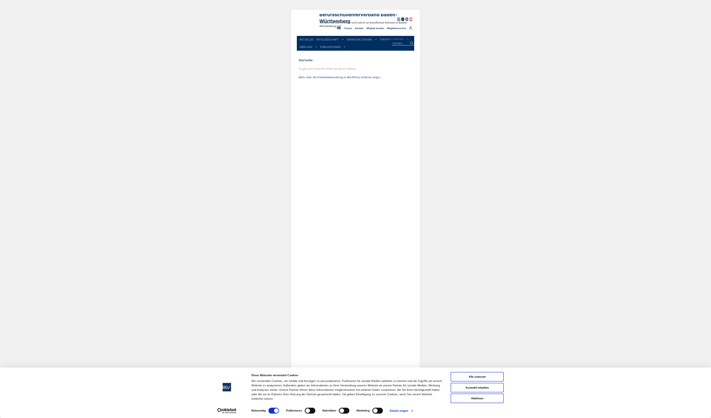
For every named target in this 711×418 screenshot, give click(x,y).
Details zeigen (399, 410)
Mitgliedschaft (327, 39)
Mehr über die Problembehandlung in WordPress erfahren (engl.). (340, 77)
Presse (348, 28)
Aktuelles (306, 39)
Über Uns (305, 46)
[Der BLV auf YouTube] (410, 20)
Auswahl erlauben (477, 387)
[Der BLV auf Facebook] (398, 20)
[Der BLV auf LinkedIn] (406, 20)
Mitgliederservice (396, 28)
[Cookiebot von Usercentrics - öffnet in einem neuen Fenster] (227, 411)
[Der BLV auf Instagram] (402, 20)
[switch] (310, 411)
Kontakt (359, 28)
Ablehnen (477, 398)
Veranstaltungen (359, 39)
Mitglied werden (375, 28)
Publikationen (330, 46)
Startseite (306, 60)
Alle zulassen (477, 376)
